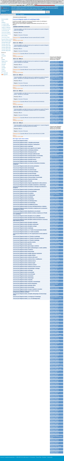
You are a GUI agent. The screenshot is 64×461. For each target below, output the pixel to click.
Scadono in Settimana (6, 27)
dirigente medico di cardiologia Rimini (54, 375)
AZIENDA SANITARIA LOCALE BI (21, 26)
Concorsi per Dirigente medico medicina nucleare (25, 264)
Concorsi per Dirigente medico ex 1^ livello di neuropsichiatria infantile (29, 229)
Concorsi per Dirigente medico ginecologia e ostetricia (26, 245)
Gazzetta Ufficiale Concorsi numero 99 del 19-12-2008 (32, 133)
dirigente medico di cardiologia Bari (54, 153)
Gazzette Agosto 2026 (6, 42)
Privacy (3, 69)
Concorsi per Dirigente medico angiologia (23, 146)
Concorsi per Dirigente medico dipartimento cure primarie (26, 211)
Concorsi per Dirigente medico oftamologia (23, 277)
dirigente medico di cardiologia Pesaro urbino (56, 335)
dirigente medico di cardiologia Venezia (54, 433)
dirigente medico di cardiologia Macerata (54, 274)
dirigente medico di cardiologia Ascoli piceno (55, 144)
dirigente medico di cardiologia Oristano (54, 317)
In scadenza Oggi (5, 24)
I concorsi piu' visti (5, 30)
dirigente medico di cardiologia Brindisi (54, 182)
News (3, 20)
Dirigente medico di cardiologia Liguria (54, 85)
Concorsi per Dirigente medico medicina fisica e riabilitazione (27, 259)
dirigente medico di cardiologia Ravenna (54, 362)
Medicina (32, 6)
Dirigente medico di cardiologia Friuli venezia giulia (55, 78)
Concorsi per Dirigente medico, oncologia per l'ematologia (27, 296)
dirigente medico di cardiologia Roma (54, 378)
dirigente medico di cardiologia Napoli (54, 301)
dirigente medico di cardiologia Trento (54, 417)
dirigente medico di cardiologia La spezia (55, 259)
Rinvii (52, 8)
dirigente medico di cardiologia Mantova (54, 278)
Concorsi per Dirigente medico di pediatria (23, 197)
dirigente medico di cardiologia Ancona (54, 138)
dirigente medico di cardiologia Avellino (54, 150)
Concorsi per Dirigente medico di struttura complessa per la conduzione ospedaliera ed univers (30, 209)
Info (32, 4)
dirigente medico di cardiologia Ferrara (54, 232)
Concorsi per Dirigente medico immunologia (23, 251)
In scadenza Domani (6, 25)
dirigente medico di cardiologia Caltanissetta (55, 188)
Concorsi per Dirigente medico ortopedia (22, 279)
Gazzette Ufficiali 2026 (6, 47)
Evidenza (3, 22)
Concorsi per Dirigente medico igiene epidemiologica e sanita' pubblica (30, 247)
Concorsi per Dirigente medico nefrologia (23, 270)
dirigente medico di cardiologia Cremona (54, 216)
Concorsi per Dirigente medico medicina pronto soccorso (26, 266)
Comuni (29, 9)
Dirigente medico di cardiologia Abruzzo (54, 62)
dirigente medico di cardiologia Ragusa (54, 359)
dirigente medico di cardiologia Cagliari (54, 185)
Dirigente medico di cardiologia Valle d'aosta (55, 119)
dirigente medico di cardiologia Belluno (54, 160)
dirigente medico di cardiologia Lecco (54, 265)
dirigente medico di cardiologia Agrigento (55, 132)
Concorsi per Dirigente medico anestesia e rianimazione (26, 144)
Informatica (13, 6)
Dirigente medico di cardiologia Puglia (54, 100)
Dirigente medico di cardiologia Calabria (54, 68)
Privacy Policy (38, 457)
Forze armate (34, 9)
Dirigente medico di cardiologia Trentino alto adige (55, 113)
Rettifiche (56, 8)
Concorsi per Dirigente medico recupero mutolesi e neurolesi (27, 289)
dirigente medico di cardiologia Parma (54, 326)
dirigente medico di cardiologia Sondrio (54, 399)
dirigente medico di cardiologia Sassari (54, 387)
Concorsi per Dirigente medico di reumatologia (24, 202)
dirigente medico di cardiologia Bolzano (54, 176)
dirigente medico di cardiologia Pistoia (54, 347)
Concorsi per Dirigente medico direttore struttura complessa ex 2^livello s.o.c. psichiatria (30, 213)
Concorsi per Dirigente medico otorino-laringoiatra (25, 283)
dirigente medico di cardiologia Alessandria (55, 135)
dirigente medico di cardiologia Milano (54, 291)
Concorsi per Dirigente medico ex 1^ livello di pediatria (26, 231)
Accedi (17, 14)
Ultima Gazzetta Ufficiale (6, 40)
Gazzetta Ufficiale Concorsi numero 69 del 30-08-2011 (32, 101)
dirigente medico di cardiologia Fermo (54, 229)
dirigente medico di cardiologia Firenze (54, 235)
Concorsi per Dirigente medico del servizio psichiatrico (26, 166)
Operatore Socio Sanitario (52, 6)
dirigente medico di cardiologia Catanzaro (55, 204)
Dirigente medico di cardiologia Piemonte (55, 97)
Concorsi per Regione (6, 32)
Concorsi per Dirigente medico (20, 140)
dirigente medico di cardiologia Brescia (54, 179)
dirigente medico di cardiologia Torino (54, 411)
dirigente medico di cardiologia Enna (54, 226)
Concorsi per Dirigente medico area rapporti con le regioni (27, 148)
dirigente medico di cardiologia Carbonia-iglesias (55, 194)
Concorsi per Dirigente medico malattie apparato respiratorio (27, 253)
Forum (3, 54)
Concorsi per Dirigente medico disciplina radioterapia (25, 224)
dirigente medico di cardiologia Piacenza (54, 341)
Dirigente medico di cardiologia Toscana (54, 109)
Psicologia (44, 6)
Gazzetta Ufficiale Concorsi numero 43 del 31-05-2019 (32, 53)
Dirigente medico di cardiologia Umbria (54, 116)
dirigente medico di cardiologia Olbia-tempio (55, 313)
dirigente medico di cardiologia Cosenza (54, 213)
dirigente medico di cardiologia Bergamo (54, 166)
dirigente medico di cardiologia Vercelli (54, 440)
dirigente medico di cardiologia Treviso (54, 420)
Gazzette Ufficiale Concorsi (7, 39)
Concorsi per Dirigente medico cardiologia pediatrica (25, 150)
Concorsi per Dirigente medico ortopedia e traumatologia (26, 281)
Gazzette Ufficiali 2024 (6, 50)
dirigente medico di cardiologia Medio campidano (54, 284)
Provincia (25, 9)
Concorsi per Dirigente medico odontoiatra (23, 275)
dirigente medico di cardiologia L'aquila (54, 256)
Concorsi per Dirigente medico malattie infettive (24, 255)
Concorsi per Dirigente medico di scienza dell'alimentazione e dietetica (29, 206)
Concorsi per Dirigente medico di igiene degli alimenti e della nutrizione (30, 182)
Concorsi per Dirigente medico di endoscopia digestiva (26, 175)
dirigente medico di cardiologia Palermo (54, 323)
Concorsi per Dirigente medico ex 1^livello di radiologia (26, 240)
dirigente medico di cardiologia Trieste (54, 423)
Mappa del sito (5, 61)
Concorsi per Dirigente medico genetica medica (24, 242)
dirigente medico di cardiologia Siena (54, 393)
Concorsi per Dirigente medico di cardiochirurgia (24, 169)
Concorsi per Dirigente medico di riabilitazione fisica (25, 204)
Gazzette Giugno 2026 (6, 45)
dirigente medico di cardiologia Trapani (54, 414)
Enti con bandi (4, 35)
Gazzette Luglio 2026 (6, 44)
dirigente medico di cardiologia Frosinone (55, 244)
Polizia (38, 8)
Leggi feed (5, 74)
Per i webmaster (5, 72)
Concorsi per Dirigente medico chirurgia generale (24, 151)
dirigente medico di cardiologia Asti (54, 147)
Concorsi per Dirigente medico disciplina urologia (25, 226)
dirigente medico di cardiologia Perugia (54, 332)
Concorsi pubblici (5, 19)
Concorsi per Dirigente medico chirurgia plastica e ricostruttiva (28, 155)
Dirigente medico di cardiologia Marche (54, 91)
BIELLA (20, 32)
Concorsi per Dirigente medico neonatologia (23, 272)
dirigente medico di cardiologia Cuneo (54, 223)
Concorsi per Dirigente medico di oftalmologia (24, 195)
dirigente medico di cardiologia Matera (54, 281)
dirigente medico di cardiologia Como (54, 210)
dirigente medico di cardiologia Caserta (54, 198)
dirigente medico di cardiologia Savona (54, 390)
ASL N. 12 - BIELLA (18, 42)
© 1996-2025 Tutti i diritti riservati (22, 457)
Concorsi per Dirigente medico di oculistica (23, 193)
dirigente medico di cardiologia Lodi (54, 268)
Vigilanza (35, 8)
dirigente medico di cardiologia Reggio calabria (56, 365)
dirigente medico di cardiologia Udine (54, 427)
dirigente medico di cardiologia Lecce (54, 262)
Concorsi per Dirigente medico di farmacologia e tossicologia (27, 177)
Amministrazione (38, 6)
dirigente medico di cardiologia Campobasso (55, 191)
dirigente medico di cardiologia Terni (54, 408)
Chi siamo (4, 64)
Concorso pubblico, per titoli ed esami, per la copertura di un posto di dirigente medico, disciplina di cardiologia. (31, 62)
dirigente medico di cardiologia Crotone (54, 219)
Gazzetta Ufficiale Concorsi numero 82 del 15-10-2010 (32, 117)
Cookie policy (49, 457)
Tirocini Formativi (15, 9)
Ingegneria (19, 6)
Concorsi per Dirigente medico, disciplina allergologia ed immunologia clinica (29, 294)
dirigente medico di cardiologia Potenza (54, 353)
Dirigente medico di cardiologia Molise (54, 94)
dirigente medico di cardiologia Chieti (54, 207)
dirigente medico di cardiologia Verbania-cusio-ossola (56, 436)
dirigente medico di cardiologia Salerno (54, 384)
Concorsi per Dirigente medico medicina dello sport (25, 257)
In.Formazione (32, 457)
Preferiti (3, 59)
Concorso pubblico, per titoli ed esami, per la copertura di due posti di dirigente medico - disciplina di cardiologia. (31, 94)
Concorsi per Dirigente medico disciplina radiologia (25, 222)
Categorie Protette (44, 8)
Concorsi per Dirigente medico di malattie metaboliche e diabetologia (29, 184)
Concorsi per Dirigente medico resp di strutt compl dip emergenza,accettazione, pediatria (26, 291)
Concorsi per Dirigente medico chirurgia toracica (24, 159)
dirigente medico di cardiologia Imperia (54, 253)
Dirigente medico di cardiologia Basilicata (55, 65)
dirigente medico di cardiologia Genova (54, 247)
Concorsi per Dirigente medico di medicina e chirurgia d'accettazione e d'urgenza (30, 187)
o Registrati (22, 14)
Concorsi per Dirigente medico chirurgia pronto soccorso (26, 157)
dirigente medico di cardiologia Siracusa (54, 396)
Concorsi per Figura (6, 37)
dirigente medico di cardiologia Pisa (54, 344)
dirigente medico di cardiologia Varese (54, 430)
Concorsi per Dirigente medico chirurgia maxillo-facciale (26, 153)
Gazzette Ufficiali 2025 (6, 48)
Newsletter (4, 55)
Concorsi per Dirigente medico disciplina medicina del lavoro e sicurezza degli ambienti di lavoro (30, 220)
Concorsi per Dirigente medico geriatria (22, 244)
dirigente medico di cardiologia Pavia (54, 329)
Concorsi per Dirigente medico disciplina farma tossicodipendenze (29, 217)
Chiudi (35, 4)
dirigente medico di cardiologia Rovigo (54, 381)
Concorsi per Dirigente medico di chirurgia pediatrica (25, 171)
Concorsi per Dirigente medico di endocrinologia (24, 173)
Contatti (3, 66)
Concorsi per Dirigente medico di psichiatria (23, 198)
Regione (21, 9)
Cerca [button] (47, 11)
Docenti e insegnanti (16, 8)
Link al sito (4, 62)
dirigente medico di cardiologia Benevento (55, 163)
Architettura (24, 6)
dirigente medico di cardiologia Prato (54, 356)
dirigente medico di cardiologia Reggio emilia (55, 368)
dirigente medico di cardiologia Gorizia (54, 250)
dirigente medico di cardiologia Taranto (54, 402)
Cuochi (27, 8)
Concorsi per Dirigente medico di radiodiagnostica (25, 200)
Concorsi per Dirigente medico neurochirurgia (24, 274)
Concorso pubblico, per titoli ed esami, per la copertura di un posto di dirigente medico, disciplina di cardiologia (31, 46)
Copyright (4, 67)
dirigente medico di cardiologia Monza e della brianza (56, 297)
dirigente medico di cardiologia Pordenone (55, 350)
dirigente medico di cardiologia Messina (54, 288)
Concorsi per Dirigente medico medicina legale (24, 262)
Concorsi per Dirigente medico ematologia (23, 228)
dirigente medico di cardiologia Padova (54, 320)
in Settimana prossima (6, 28)
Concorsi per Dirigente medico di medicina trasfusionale (26, 189)
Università (40, 9)
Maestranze (23, 8)
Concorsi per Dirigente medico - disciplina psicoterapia (26, 142)
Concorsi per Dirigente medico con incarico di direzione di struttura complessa (29, 164)
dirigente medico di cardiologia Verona (54, 443)
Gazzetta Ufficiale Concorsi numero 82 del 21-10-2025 (32, 37)
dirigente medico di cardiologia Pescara (54, 338)
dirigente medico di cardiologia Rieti (54, 372)
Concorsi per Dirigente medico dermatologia (23, 167)
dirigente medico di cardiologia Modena (54, 294)
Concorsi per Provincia (6, 33)
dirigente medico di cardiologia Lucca (54, 271)
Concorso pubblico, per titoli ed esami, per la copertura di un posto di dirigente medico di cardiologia (31, 30)
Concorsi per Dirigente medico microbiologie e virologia (26, 268)
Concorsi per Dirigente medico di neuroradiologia (25, 191)
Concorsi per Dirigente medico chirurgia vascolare (25, 161)
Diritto (28, 6)
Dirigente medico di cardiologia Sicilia (54, 106)
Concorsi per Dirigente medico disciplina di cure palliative (26, 215)
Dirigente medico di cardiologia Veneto (54, 122)
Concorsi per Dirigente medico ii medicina (23, 249)
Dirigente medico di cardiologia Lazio (54, 82)
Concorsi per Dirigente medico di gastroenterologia (25, 179)
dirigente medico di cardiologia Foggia (54, 238)
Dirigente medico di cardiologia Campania (55, 71)
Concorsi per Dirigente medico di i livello (22, 181)
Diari (50, 8)
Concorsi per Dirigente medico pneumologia (23, 287)
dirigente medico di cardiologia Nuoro (54, 307)
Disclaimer (4, 70)
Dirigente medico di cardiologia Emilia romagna (56, 74)
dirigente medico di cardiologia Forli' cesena (55, 241)
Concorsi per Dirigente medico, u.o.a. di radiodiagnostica (26, 298)
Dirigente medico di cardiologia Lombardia (55, 88)
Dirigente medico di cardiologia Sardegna (55, 103)
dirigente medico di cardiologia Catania (54, 201)
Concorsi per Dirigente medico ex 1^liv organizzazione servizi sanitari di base (30, 234)
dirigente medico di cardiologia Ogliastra (54, 310)
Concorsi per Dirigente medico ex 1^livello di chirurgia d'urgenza (28, 238)
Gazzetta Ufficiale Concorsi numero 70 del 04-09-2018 (32, 69)
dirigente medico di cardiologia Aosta (54, 141)
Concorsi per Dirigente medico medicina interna (24, 260)
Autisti (31, 8)
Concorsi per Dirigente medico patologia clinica (24, 285)
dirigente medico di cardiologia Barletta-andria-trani (56, 156)
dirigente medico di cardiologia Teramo (54, 405)
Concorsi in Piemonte (23, 35)
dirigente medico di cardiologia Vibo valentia (55, 446)
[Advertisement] (56, 36)
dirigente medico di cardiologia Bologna (54, 172)
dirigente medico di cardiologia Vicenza (54, 449)
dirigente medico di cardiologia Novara (54, 304)
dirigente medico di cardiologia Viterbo (54, 452)
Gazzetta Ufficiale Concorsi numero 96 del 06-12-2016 (32, 85)
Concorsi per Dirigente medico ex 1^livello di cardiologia (26, 236)
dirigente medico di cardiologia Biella (54, 169)
